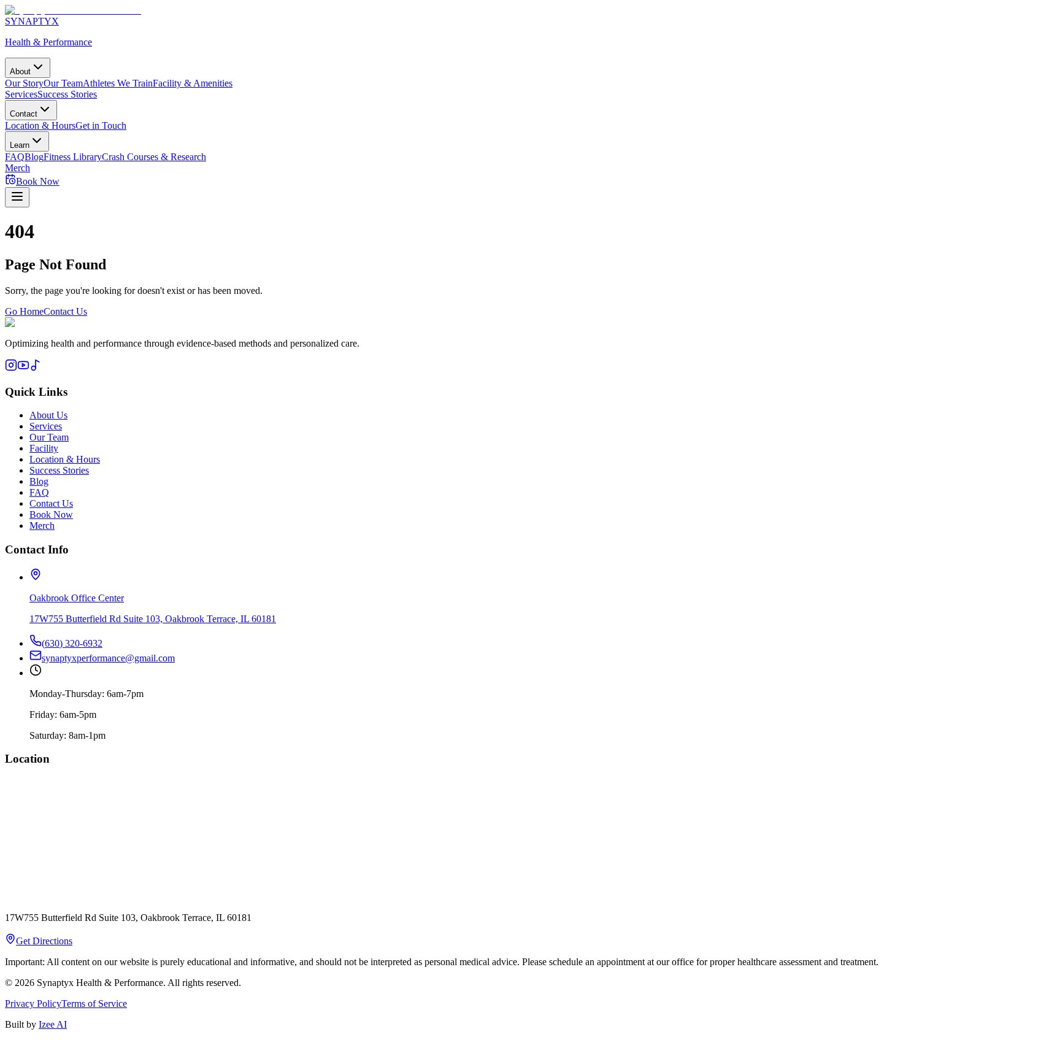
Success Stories (67, 94)
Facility (43, 448)
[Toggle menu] (17, 197)
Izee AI (53, 1024)
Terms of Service (94, 1003)
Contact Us (65, 311)
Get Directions (44, 941)
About (20, 71)
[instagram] (11, 368)
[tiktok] (35, 368)
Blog (34, 157)
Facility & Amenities (192, 83)
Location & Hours (40, 125)
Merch (17, 168)
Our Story (24, 83)
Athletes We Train (118, 83)
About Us (48, 415)
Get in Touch (100, 125)
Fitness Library (73, 157)
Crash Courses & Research (154, 157)
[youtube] (23, 368)
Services (21, 94)
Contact (23, 113)
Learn (19, 145)
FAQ (15, 157)
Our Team (63, 83)
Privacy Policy (33, 1003)
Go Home (24, 311)
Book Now (51, 514)
